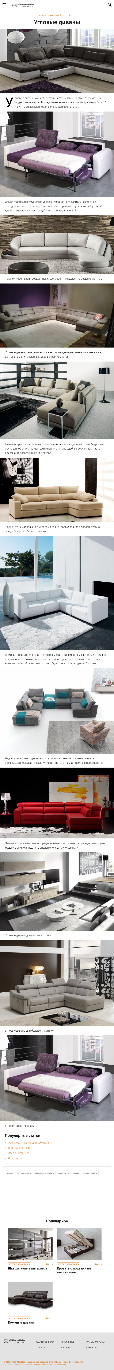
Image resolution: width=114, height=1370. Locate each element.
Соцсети (40, 1347)
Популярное (67, 1342)
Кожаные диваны (21, 1322)
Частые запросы (95, 1342)
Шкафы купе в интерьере (27, 1268)
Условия (65, 1347)
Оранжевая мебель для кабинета (28, 1142)
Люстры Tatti (16, 1158)
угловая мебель (90, 1173)
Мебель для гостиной (50, 15)
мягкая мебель (24, 1173)
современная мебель (44, 1173)
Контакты (91, 1347)
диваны (10, 1173)
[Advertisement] (57, 1198)
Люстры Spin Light (19, 1147)
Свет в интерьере (18, 1153)
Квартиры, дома (45, 1342)
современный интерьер (68, 1173)
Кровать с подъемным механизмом (74, 1270)
